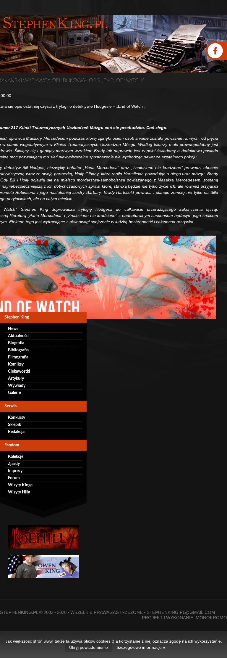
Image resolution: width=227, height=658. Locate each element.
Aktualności (19, 336)
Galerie (14, 393)
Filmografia (18, 357)
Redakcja (16, 432)
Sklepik (14, 425)
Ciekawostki (19, 371)
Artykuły (16, 379)
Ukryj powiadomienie (88, 647)
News (13, 329)
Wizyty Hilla (19, 492)
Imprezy (15, 471)
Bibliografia (18, 350)
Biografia (16, 343)
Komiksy (16, 364)
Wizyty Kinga (20, 485)
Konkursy (16, 418)
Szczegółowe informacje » (140, 647)
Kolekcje (15, 457)
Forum (14, 478)
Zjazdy (14, 464)
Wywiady (16, 386)
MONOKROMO (211, 617)
